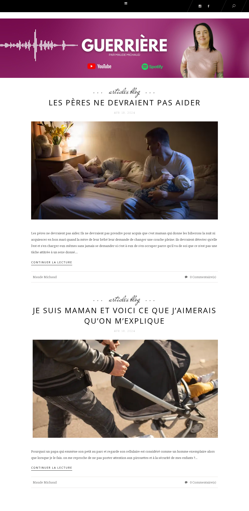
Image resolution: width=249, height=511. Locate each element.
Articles (119, 91)
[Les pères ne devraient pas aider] (124, 170)
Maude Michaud (45, 277)
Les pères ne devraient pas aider (125, 102)
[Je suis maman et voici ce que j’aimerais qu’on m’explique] (124, 388)
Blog (135, 91)
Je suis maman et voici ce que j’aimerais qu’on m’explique (124, 315)
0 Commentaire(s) (202, 277)
